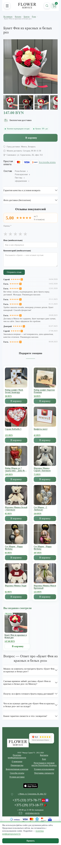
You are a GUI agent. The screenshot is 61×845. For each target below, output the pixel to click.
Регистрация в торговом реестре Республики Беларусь (44, 764)
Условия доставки (17, 777)
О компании (17, 761)
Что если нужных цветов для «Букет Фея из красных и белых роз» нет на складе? (29, 704)
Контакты (44, 755)
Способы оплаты (17, 773)
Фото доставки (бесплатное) (17, 200)
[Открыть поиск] (47, 6)
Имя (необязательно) (13, 240)
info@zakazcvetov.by (32, 813)
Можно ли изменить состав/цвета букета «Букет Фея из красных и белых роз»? (28, 670)
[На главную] (27, 5)
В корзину (31, 137)
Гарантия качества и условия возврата (21, 190)
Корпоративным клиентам (17, 769)
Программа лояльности (44, 773)
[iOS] (30, 786)
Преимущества (17, 765)
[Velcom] (45, 800)
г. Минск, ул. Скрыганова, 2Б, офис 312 (32, 794)
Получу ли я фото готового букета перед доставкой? (28, 694)
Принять (31, 841)
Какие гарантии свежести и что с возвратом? (25, 716)
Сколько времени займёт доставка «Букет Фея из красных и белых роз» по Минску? (27, 682)
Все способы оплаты (47, 162)
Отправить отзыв (14, 272)
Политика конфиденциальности (17, 756)
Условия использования (44, 769)
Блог (44, 759)
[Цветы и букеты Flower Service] (18, 743)
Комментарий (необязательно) (17, 251)
